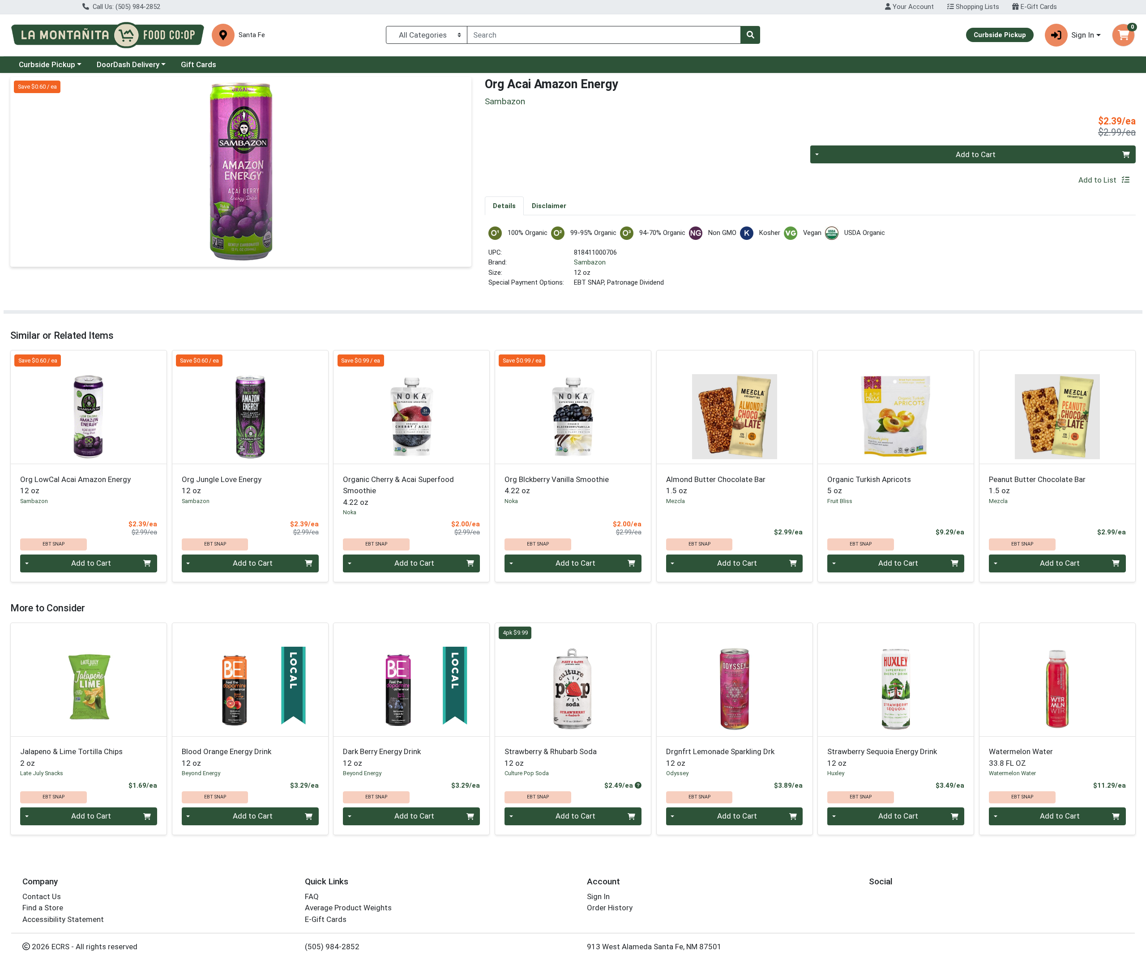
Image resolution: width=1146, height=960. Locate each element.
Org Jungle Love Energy (221, 485)
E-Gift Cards (1038, 7)
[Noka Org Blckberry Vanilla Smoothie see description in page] (573, 407)
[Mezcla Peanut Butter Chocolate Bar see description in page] (1057, 407)
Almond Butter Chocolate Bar (715, 485)
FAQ (312, 896)
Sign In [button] (1082, 34)
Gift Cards (198, 64)
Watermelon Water (1021, 757)
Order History (610, 907)
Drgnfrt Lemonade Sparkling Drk (720, 757)
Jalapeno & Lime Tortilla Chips (71, 757)
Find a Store (42, 907)
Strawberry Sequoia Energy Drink (882, 757)
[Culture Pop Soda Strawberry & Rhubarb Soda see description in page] (573, 679)
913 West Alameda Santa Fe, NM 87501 (654, 946)
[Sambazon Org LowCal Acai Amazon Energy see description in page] (89, 407)
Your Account (912, 7)
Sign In (598, 896)
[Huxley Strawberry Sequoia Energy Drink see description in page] (896, 679)
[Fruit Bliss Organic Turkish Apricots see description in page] (896, 407)
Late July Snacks (41, 773)
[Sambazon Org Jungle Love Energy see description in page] (250, 407)
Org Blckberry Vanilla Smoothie (557, 485)
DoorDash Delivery (128, 64)
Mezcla (675, 501)
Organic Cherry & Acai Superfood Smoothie (398, 491)
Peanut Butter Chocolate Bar (1037, 485)
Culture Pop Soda (527, 773)
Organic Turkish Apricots (869, 485)
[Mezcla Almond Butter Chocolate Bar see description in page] (734, 407)
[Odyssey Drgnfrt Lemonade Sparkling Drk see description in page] (734, 679)
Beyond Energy (201, 773)
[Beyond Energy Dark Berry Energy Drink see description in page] (411, 679)
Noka (349, 512)
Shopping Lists (976, 7)
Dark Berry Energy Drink (382, 757)
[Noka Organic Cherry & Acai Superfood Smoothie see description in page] (411, 407)
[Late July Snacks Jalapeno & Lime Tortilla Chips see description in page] (89, 679)
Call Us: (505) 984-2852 (125, 7)
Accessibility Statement (63, 919)
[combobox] (604, 35)
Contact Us (41, 896)
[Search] (750, 35)
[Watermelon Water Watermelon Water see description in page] (1057, 679)
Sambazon (590, 262)
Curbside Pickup (47, 64)
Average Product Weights (348, 907)
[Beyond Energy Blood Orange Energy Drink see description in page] (250, 679)
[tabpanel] (810, 261)
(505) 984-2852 (332, 946)
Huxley (835, 773)
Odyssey (677, 773)
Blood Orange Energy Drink (226, 757)
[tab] (504, 205)
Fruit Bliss (839, 501)
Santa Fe (252, 35)
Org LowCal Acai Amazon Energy (75, 485)
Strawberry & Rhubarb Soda (551, 757)
